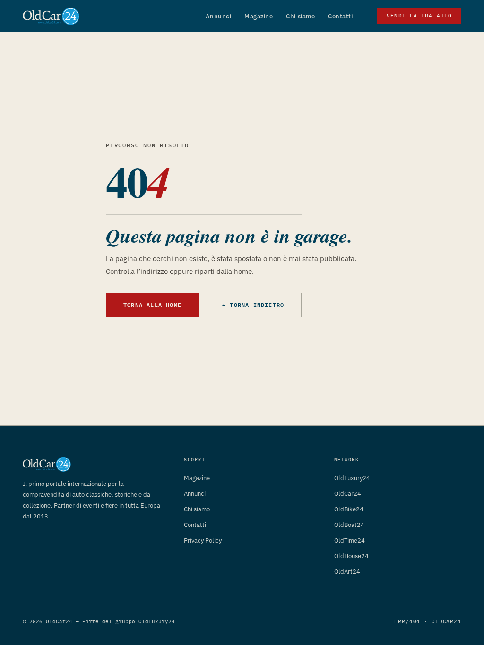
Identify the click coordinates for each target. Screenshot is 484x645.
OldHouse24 (351, 556)
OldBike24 (348, 509)
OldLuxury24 (352, 478)
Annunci (219, 16)
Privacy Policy (203, 540)
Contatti (340, 16)
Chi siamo (300, 16)
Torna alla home (152, 304)
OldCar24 (347, 494)
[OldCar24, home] (51, 16)
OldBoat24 (349, 525)
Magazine (258, 16)
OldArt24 (347, 572)
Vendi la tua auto (419, 15)
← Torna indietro (253, 304)
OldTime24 (349, 540)
